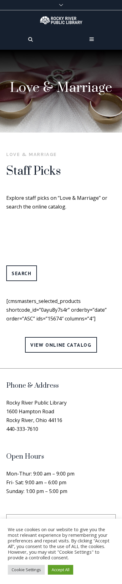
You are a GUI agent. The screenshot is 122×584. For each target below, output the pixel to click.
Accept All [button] (60, 569)
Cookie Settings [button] (26, 569)
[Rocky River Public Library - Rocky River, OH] (61, 20)
